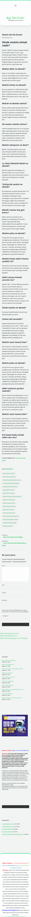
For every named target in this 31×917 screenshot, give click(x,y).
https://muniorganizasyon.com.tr (11, 638)
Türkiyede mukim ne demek (9, 523)
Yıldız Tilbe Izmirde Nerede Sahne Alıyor (14, 544)
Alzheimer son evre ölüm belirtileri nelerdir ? (12, 669)
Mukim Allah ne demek (8, 490)
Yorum (3, 565)
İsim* (3, 585)
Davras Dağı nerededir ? (8, 685)
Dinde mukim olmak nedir (9, 477)
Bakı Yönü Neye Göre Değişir (13, 537)
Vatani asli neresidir (7, 526)
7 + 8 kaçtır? (5, 616)
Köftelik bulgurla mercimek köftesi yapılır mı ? (13, 689)
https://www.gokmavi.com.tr (9, 633)
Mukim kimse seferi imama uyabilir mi (12, 496)
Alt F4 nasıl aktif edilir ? (7, 693)
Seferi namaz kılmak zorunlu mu (10, 516)
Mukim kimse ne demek (8, 493)
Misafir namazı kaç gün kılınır (10, 486)
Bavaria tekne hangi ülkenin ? (9, 660)
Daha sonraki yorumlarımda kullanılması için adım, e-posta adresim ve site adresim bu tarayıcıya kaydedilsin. (15, 611)
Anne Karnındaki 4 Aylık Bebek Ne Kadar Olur (13, 834)
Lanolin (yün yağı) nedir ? (8, 681)
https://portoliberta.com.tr (8, 636)
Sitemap (24, 638)
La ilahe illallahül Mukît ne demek (11, 483)
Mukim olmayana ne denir (9, 506)
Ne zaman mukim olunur (9, 513)
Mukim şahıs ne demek (8, 509)
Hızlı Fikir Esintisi (15, 18)
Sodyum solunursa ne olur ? (8, 677)
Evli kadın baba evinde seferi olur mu (12, 480)
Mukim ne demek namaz (9, 503)
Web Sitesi (4, 600)
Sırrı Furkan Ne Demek (7, 829)
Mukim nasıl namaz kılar (9, 500)
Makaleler (9, 469)
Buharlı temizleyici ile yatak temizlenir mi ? (12, 698)
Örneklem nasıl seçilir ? (7, 673)
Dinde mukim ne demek (8, 473)
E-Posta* (4, 592)
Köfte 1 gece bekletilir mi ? (8, 664)
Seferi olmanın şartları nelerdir (10, 519)
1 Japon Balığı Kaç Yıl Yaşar (8, 824)
